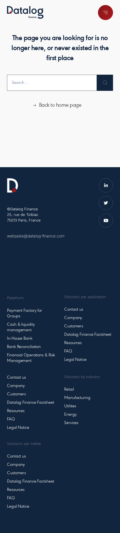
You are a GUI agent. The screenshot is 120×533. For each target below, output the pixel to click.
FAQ (11, 419)
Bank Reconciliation (24, 347)
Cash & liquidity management (21, 327)
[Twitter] (106, 203)
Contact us (16, 377)
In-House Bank (19, 338)
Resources (16, 411)
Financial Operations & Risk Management (31, 358)
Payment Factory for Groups (24, 313)
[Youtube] (106, 220)
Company (16, 386)
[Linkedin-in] (106, 185)
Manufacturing (77, 398)
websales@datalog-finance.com (35, 235)
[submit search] (105, 83)
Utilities (70, 406)
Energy (70, 414)
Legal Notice (18, 427)
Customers (16, 394)
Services (71, 423)
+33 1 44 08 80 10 (24, 244)
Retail (69, 389)
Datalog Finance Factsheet (30, 402)
